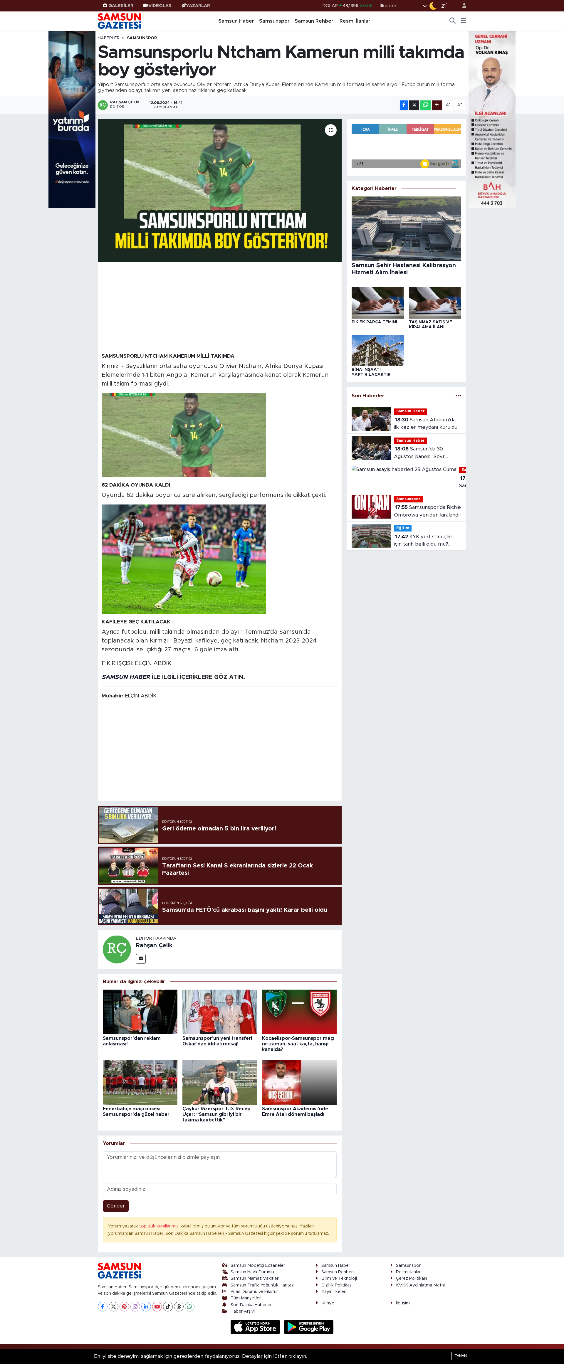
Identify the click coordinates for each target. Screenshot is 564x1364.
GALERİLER (120, 6)
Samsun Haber (236, 20)
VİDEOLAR (160, 6)
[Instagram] (135, 1306)
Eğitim (402, 528)
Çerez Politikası (411, 1278)
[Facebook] (103, 1306)
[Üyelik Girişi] (461, 5)
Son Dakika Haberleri (252, 1305)
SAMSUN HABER (126, 677)
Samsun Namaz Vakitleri (255, 1278)
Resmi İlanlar (355, 20)
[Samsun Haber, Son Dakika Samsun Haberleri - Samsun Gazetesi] (120, 21)
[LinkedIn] (146, 1306)
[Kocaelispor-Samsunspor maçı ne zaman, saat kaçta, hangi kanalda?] (299, 1011)
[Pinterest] (124, 1306)
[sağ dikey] (492, 119)
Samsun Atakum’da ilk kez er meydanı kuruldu (425, 423)
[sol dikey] (71, 119)
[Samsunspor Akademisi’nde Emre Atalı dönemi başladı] (299, 1081)
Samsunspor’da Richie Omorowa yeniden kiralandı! (427, 511)
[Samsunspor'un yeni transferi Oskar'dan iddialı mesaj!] (219, 1011)
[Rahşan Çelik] (117, 949)
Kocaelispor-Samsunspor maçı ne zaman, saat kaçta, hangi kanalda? (298, 1044)
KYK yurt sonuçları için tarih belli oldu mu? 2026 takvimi (424, 541)
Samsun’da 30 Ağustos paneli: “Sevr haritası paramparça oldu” (424, 453)
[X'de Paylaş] (414, 105)
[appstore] (256, 1326)
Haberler (109, 38)
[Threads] (179, 1306)
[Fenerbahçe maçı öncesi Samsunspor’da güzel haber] (140, 1081)
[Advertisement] (220, 307)
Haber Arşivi (243, 1311)
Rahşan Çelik (154, 945)
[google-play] (309, 1326)
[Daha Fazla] (437, 105)
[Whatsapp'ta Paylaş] (425, 105)
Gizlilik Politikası (336, 1285)
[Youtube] (157, 1306)
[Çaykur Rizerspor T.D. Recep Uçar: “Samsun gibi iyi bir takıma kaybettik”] (219, 1081)
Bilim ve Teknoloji (339, 1278)
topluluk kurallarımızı (160, 1226)
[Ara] (452, 21)
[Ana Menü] (463, 21)
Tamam (461, 1355)
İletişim (403, 1303)
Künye (327, 1303)
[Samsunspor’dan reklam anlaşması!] (140, 1011)
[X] (113, 1306)
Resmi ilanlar (408, 1272)
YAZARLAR (198, 6)
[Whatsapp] (189, 1306)
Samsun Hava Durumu (252, 1272)
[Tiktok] (168, 1306)
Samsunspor (274, 20)
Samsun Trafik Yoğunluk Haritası (262, 1285)
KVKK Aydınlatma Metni (420, 1285)
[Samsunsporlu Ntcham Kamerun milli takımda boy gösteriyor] (220, 190)
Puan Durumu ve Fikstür (254, 1291)
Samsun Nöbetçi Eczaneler (258, 1265)
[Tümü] (458, 395)
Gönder (116, 1205)
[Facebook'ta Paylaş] (404, 105)
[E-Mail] (141, 959)
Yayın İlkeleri (333, 1291)
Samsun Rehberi (315, 20)
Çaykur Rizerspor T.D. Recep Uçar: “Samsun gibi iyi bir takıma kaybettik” (216, 1114)
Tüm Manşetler (246, 1298)
